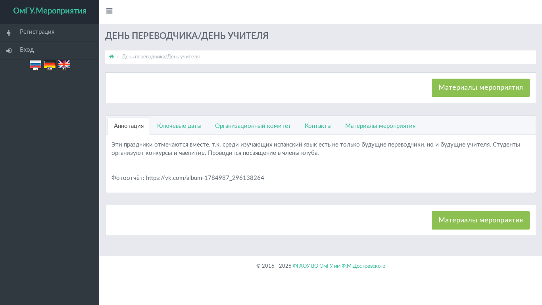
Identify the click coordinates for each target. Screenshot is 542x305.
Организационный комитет (253, 126)
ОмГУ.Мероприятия (49, 11)
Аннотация (129, 126)
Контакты (318, 126)
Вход (27, 50)
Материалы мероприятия (480, 87)
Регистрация (37, 32)
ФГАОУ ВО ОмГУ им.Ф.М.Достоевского (339, 266)
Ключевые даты (179, 126)
